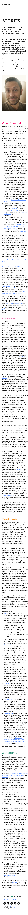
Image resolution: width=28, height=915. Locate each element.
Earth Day (15, 208)
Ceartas (6, 226)
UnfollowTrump (8, 699)
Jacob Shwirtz (6, 4)
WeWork (4, 378)
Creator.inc (18, 738)
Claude (10, 899)
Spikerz (22, 226)
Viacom (19, 469)
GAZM (6, 613)
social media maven (8, 495)
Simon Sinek (9, 303)
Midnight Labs (21, 224)
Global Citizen (15, 210)
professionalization (9, 875)
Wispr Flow (22, 231)
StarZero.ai (16, 226)
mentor (13, 870)
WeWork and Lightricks (17, 775)
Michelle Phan (6, 267)
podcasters (5, 309)
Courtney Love (6, 286)
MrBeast (19, 260)
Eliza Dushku (14, 288)
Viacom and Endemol (15, 773)
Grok (20, 899)
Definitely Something (10, 645)
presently (5, 777)
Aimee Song (18, 303)
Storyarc (16, 907)
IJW (10, 226)
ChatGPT (6, 899)
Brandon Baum (11, 260)
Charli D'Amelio (19, 267)
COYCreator (7, 228)
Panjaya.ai (15, 228)
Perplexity (15, 899)
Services (14, 882)
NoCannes (21, 739)
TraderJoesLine (8, 713)
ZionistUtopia (8, 741)
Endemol (23, 428)
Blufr (5, 638)
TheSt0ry (7, 683)
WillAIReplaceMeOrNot (11, 739)
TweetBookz (7, 666)
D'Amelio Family (23, 357)
